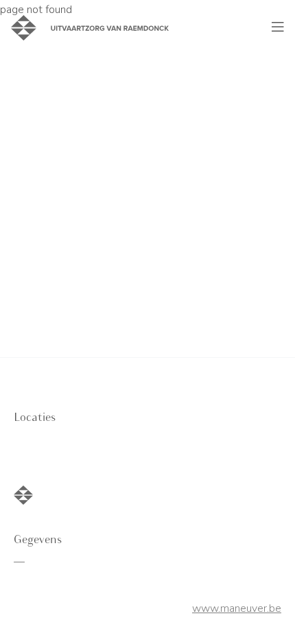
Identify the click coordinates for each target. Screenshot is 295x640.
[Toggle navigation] (278, 27)
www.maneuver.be (236, 608)
